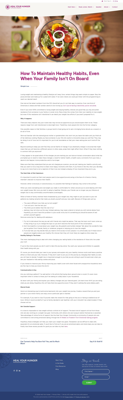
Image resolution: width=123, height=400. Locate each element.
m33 (68, 354)
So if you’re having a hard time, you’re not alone (79, 65)
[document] (61, 380)
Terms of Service (81, 356)
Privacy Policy (56, 354)
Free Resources (61, 326)
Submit (89, 342)
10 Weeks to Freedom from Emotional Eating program (79, 277)
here (66, 286)
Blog (57, 329)
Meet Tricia (59, 320)
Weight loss (24, 46)
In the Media (60, 323)
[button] (61, 361)
